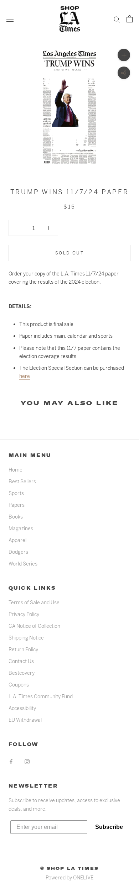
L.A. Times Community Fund (41, 696)
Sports (16, 493)
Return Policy (23, 649)
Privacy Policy (24, 614)
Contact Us (21, 661)
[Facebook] (11, 761)
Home (15, 470)
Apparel (17, 540)
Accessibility (22, 708)
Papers (17, 505)
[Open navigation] (10, 19)
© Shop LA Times (69, 868)
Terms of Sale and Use (34, 602)
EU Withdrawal (25, 720)
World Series (23, 564)
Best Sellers (22, 481)
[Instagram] (27, 761)
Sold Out (69, 253)
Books (16, 517)
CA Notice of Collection (34, 626)
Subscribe (109, 827)
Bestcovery (22, 673)
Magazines (21, 528)
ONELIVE (83, 877)
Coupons (19, 685)
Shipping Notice (26, 638)
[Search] (117, 19)
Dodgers (18, 552)
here (24, 376)
